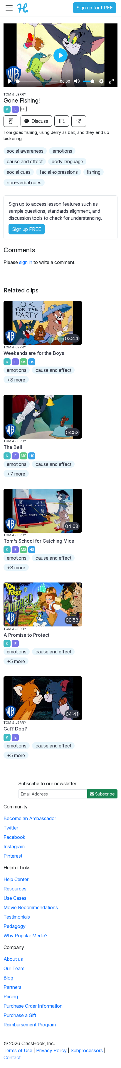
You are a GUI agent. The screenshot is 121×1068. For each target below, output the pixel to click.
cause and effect (25, 161)
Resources (15, 889)
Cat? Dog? (15, 729)
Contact (12, 1057)
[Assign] (11, 121)
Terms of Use (18, 1050)
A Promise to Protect (26, 635)
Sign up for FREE (94, 8)
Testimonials (17, 917)
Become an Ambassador (30, 818)
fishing (93, 172)
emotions (62, 151)
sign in (25, 262)
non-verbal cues (24, 182)
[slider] (37, 81)
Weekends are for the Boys (34, 353)
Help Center (16, 879)
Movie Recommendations (31, 907)
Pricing (11, 996)
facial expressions (59, 172)
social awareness (25, 151)
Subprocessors (86, 1050)
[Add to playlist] (61, 121)
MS (23, 362)
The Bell (13, 447)
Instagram (14, 846)
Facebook (14, 837)
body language (67, 161)
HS (31, 362)
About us (13, 959)
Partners (12, 987)
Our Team (14, 968)
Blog (8, 978)
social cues (19, 172)
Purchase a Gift (20, 1015)
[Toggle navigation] (9, 7)
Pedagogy (15, 926)
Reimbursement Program (30, 1025)
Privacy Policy (51, 1050)
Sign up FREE (26, 229)
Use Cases (15, 898)
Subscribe (104, 793)
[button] (78, 121)
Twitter (11, 828)
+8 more (16, 380)
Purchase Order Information (33, 1006)
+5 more (16, 661)
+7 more (16, 474)
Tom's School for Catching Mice (39, 541)
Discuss (39, 121)
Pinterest (13, 856)
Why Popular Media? (26, 935)
